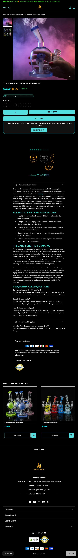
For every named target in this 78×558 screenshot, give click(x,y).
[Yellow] (20, 105)
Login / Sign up (39, 130)
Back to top (39, 450)
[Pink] (29, 105)
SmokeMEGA (41, 554)
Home (4, 14)
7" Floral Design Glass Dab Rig (49, 422)
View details (17, 435)
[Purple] (10, 105)
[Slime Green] (15, 105)
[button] (74, 7)
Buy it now (39, 118)
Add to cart (52, 112)
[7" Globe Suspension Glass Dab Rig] (20, 404)
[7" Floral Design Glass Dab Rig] (58, 404)
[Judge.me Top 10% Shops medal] (49, 167)
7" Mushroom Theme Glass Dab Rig (35, 14)
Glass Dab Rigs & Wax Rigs (15, 14)
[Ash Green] (24, 105)
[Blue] (5, 105)
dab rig (40, 194)
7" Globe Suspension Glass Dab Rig (13, 422)
